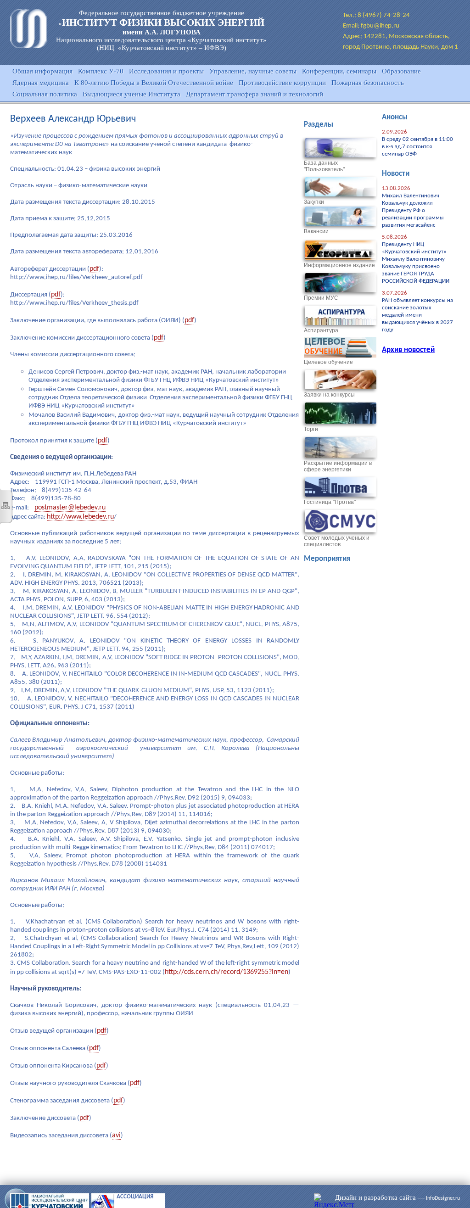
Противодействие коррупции (282, 82)
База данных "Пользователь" (324, 166)
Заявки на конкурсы (329, 394)
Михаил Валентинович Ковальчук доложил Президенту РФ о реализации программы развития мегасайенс (413, 210)
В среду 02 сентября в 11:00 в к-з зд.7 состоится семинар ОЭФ (417, 146)
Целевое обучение (328, 362)
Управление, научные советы (253, 71)
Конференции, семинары (339, 71)
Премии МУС (321, 298)
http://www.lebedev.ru (80, 516)
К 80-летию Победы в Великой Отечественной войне (153, 82)
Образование (401, 71)
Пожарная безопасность (367, 82)
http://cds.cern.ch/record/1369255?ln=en (226, 972)
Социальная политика (44, 94)
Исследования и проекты (166, 71)
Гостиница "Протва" (330, 502)
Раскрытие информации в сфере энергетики (338, 466)
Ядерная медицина (40, 82)
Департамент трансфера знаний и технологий (254, 94)
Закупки (314, 202)
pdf (94, 269)
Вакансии (316, 231)
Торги (311, 429)
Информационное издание (339, 265)
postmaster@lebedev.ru (70, 507)
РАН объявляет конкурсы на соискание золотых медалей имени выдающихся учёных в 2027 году (417, 315)
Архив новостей (408, 350)
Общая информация (42, 71)
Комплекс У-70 (100, 71)
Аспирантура (321, 330)
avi (116, 1135)
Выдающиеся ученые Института (131, 94)
